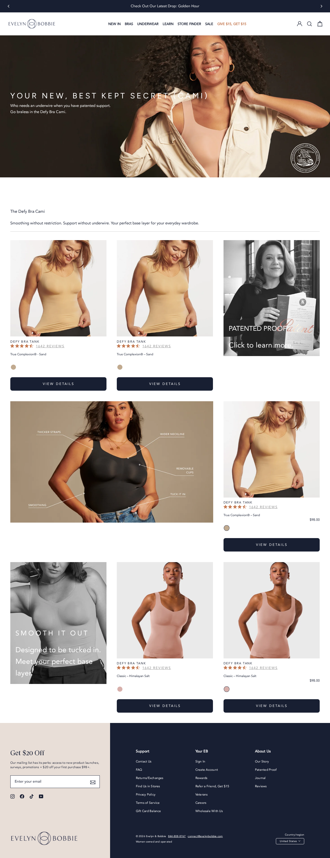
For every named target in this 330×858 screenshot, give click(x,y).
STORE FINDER (189, 24)
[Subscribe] (93, 782)
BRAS (129, 24)
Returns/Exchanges (149, 778)
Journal (260, 778)
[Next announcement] (321, 6)
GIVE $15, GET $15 (231, 24)
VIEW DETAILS (58, 384)
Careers (201, 803)
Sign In (200, 761)
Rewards (201, 778)
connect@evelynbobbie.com (205, 836)
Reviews (261, 786)
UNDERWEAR (148, 24)
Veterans (201, 794)
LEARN (168, 24)
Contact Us (143, 761)
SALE (209, 24)
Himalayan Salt (119, 689)
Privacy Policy (145, 794)
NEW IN (114, 24)
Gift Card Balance (148, 811)
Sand (13, 367)
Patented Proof (266, 770)
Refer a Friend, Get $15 (212, 786)
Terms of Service (148, 803)
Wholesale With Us (209, 811)
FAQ (139, 770)
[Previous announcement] (8, 6)
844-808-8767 (177, 836)
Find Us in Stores (148, 786)
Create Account (206, 770)
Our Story (262, 761)
